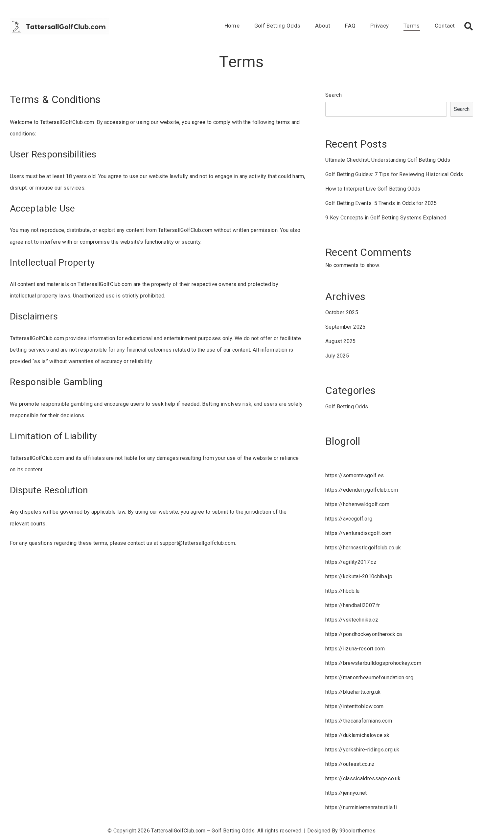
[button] (468, 26)
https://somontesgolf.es (354, 475)
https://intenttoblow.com (354, 706)
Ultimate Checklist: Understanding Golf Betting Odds (387, 160)
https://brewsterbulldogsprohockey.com (373, 663)
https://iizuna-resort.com (355, 648)
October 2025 (341, 312)
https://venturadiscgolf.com (358, 533)
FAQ (350, 25)
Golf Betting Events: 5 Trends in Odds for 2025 (381, 203)
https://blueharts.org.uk (353, 692)
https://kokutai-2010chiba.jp (358, 576)
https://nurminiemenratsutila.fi (361, 807)
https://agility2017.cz (351, 562)
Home (232, 25)
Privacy (379, 25)
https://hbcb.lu (342, 591)
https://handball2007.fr (352, 605)
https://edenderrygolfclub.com (361, 490)
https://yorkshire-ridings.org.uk (362, 750)
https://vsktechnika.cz (351, 620)
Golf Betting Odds (277, 25)
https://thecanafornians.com (358, 721)
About (323, 25)
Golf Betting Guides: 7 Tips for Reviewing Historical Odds (394, 174)
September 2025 (345, 327)
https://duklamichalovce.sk (357, 735)
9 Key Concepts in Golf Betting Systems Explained (385, 218)
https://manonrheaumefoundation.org (369, 677)
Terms (411, 25)
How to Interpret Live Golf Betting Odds (372, 189)
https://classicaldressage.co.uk (363, 778)
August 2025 (340, 341)
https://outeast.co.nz (350, 764)
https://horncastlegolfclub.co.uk (363, 547)
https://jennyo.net (346, 793)
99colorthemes (357, 831)
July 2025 (337, 356)
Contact (445, 25)
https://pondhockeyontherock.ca (363, 634)
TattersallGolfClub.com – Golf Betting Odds (202, 831)
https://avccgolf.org (348, 519)
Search (333, 95)
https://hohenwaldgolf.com (357, 504)
